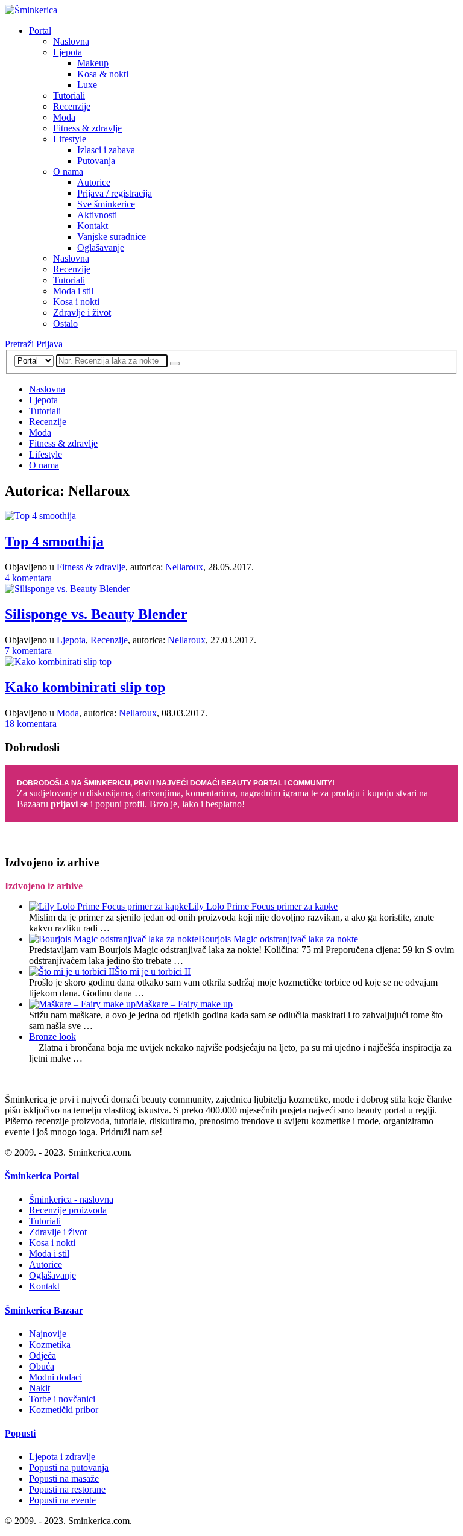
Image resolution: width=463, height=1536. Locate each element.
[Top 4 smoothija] (40, 516)
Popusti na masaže (64, 1478)
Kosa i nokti (76, 302)
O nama (68, 171)
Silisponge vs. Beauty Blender (96, 614)
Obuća (41, 1366)
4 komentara (28, 578)
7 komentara (28, 651)
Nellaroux (184, 567)
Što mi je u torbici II (153, 971)
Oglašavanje (100, 247)
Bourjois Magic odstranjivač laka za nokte (278, 939)
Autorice (93, 182)
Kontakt (92, 226)
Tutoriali (69, 95)
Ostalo (65, 323)
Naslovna (71, 41)
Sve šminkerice (106, 204)
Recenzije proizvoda (68, 1210)
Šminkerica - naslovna (71, 1199)
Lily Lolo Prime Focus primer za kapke (263, 906)
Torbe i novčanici (62, 1399)
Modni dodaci (55, 1377)
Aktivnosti (97, 215)
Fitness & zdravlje (87, 128)
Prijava (49, 344)
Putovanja (96, 161)
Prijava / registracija (114, 193)
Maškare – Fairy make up (184, 1004)
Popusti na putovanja (69, 1467)
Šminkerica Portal (42, 1176)
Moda (64, 117)
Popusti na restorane (67, 1489)
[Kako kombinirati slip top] (58, 661)
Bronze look (52, 1036)
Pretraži (19, 344)
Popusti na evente (62, 1500)
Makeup (93, 63)
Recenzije (71, 106)
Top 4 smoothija (54, 541)
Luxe (87, 85)
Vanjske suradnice (111, 236)
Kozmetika (50, 1344)
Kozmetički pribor (63, 1410)
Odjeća (42, 1355)
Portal (40, 30)
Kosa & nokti (102, 74)
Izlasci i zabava (106, 150)
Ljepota (67, 52)
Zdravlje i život (82, 312)
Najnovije (47, 1334)
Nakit (39, 1388)
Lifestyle (69, 139)
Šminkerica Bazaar (44, 1310)
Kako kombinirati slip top (85, 687)
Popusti (20, 1433)
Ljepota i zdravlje (62, 1457)
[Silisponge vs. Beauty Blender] (67, 589)
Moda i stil (73, 291)
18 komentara (31, 724)
